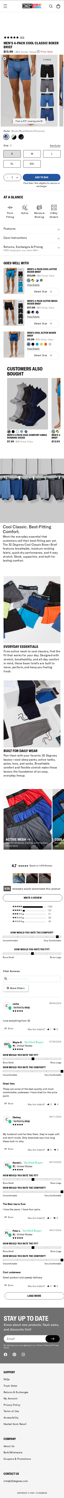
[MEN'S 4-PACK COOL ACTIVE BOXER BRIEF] (14, 281)
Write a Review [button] (33, 897)
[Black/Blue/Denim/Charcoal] (6, 137)
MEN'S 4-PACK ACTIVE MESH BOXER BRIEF (42, 302)
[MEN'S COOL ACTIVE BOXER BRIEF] (14, 345)
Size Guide (55, 145)
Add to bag (41, 177)
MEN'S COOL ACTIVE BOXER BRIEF (41, 334)
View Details (33, 284)
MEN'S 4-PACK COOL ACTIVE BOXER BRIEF (42, 270)
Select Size (40, 291)
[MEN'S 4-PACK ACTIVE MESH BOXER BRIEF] (14, 313)
